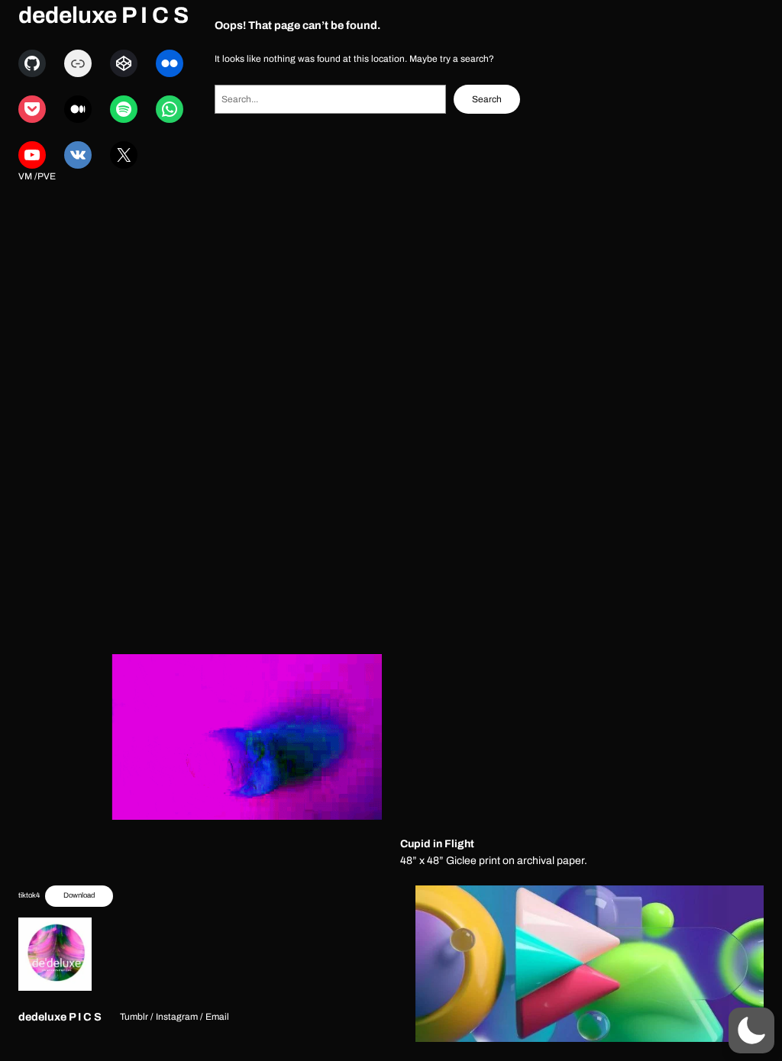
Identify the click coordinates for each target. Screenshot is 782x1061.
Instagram (177, 1016)
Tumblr (134, 1016)
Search (487, 99)
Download (79, 895)
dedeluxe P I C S (103, 15)
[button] (751, 1030)
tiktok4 (29, 895)
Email (217, 1016)
